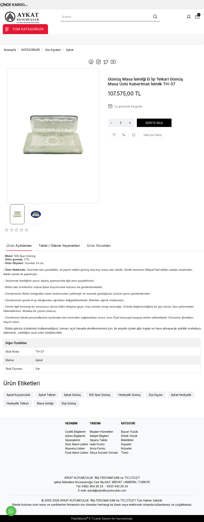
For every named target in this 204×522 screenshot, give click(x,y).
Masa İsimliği (45, 403)
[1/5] (6, 230)
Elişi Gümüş (69, 403)
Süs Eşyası (156, 394)
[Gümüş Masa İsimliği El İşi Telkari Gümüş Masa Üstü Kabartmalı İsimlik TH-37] (53, 136)
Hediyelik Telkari (18, 403)
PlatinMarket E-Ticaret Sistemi (91, 518)
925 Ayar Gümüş (99, 394)
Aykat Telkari (47, 394)
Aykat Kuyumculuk (18, 394)
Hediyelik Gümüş (129, 394)
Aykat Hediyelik (181, 394)
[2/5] (9, 230)
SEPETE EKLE (154, 123)
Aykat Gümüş (72, 394)
